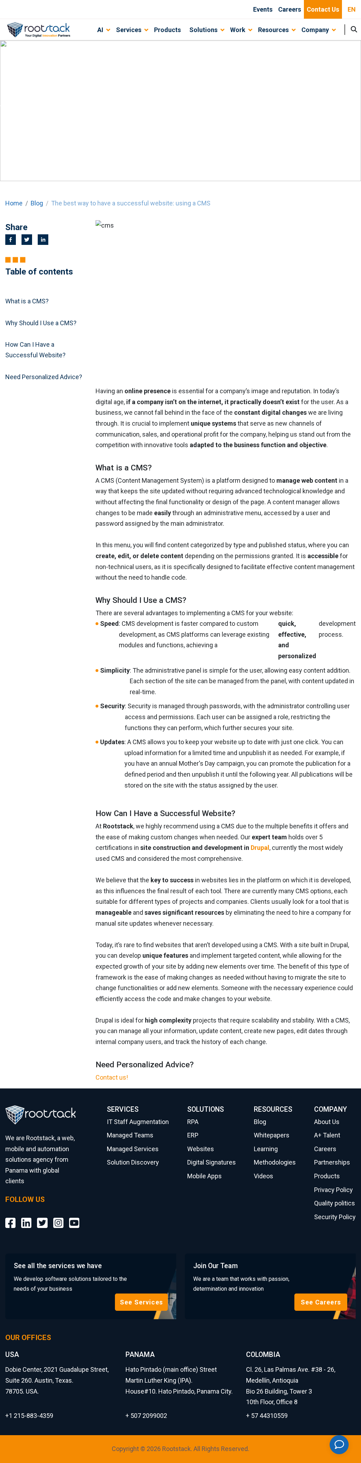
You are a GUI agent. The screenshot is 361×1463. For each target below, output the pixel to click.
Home (14, 203)
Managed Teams (130, 1135)
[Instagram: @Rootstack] (58, 1217)
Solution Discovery (133, 1162)
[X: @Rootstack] (42, 1217)
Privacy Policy (333, 1189)
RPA (192, 1121)
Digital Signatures (211, 1162)
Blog (37, 203)
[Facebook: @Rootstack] (10, 1217)
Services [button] (128, 29)
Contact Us (323, 9)
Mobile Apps (204, 1176)
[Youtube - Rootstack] (74, 1217)
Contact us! (112, 1077)
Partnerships (332, 1162)
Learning (266, 1149)
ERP (192, 1135)
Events (263, 9)
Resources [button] (273, 29)
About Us (326, 1121)
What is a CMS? (27, 301)
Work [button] (237, 29)
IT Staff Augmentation (138, 1121)
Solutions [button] (203, 29)
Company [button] (315, 29)
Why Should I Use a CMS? (41, 323)
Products (167, 29)
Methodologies (275, 1162)
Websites (200, 1149)
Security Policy (335, 1217)
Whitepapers (271, 1135)
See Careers (321, 1302)
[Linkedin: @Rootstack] (26, 1217)
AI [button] (100, 29)
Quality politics (334, 1203)
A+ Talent (327, 1135)
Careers (289, 9)
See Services (141, 1302)
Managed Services (133, 1149)
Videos (263, 1176)
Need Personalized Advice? (43, 377)
